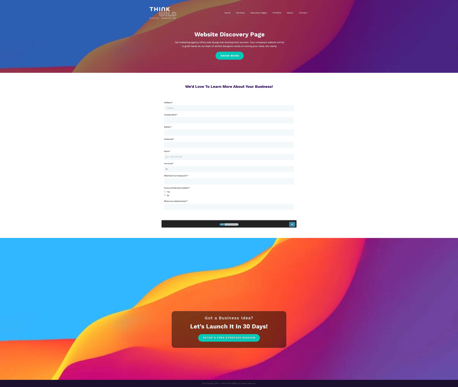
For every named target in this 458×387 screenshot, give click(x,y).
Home (227, 12)
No (168, 195)
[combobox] (167, 157)
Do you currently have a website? (177, 188)
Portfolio (277, 12)
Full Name (168, 103)
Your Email (168, 164)
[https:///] (163, 13)
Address (168, 127)
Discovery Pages (258, 12)
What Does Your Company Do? (176, 176)
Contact (303, 12)
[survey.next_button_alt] (292, 224)
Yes (168, 192)
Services (240, 12)
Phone (167, 151)
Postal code (169, 139)
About (290, 12)
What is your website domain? (176, 201)
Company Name (170, 115)
